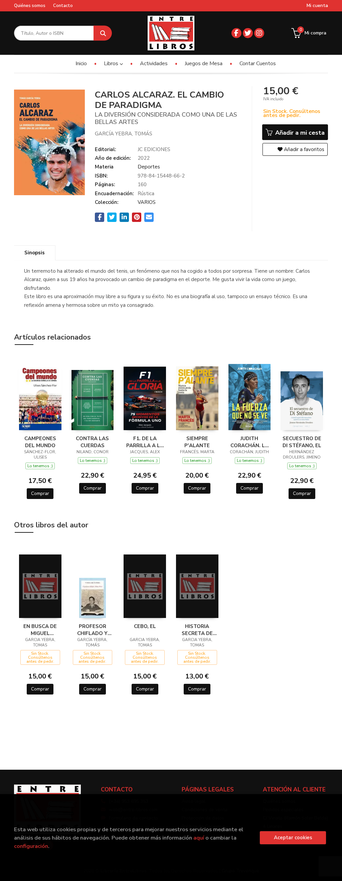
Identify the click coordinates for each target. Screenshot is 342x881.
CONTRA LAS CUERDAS (92, 442)
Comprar (40, 493)
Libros (112, 63)
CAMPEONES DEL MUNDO (40, 442)
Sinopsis (34, 252)
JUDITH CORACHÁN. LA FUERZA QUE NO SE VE (249, 442)
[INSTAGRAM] (259, 33)
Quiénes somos (29, 6)
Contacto (63, 6)
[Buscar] (103, 33)
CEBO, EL (145, 626)
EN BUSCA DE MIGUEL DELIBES (40, 629)
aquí (198, 838)
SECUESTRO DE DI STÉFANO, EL (302, 442)
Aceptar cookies (293, 837)
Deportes (149, 166)
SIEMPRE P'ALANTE (197, 442)
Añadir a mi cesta (299, 133)
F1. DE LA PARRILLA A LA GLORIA (145, 442)
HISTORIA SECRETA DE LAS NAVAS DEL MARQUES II (197, 629)
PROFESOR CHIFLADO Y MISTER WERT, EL (92, 629)
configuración (31, 846)
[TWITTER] (248, 33)
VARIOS (147, 202)
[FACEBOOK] (236, 33)
